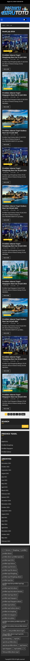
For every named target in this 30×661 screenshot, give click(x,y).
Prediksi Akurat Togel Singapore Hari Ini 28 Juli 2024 (14, 396)
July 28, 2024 (13, 361)
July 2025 (4, 477)
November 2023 (6, 531)
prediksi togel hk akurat (9, 570)
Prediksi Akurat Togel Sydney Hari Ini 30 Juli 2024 (14, 207)
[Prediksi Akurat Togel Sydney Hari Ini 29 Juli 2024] (15, 307)
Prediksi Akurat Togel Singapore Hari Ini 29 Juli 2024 (14, 282)
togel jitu (16, 638)
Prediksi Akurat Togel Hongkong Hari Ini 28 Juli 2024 (14, 358)
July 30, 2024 (13, 172)
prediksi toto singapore (9, 615)
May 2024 (4, 524)
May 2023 (4, 538)
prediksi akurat (7, 553)
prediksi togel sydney (8, 605)
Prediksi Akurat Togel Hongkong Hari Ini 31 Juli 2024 (14, 56)
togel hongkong (7, 638)
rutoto (4, 630)
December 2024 (6, 500)
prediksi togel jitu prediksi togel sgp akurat (13, 584)
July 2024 (4, 517)
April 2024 (5, 528)
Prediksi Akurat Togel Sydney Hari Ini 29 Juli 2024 (14, 320)
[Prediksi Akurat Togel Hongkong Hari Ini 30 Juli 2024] (15, 156)
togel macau (23, 645)
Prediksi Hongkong (8, 51)
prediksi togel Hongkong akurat (11, 577)
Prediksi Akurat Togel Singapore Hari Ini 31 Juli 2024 (14, 94)
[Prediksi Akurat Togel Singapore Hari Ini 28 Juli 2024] (15, 383)
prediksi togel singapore (9, 598)
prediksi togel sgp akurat (9, 595)
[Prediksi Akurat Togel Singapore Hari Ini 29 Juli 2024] (15, 270)
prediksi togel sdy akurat (9, 588)
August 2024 (5, 514)
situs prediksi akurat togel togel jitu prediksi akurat (13, 634)
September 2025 (6, 470)
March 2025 (5, 490)
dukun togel (6, 59)
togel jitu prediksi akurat (9, 645)
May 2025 (4, 483)
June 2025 (4, 480)
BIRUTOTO (5, 441)
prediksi (23, 550)
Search (5, 421)
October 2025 (5, 467)
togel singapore (7, 648)
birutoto (8, 550)
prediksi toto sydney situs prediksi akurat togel (14, 626)
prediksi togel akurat (8, 563)
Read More (6, 69)
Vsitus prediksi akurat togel (10, 652)
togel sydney (17, 648)
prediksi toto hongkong (9, 611)
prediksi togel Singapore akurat (11, 601)
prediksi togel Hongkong (9, 573)
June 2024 (4, 521)
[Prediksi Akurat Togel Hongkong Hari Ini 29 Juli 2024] (15, 232)
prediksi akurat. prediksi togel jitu (12, 557)
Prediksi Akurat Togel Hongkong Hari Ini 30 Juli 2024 (14, 169)
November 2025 (6, 463)
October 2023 (5, 534)
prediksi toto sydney (8, 618)
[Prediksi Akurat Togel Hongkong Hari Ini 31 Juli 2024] (15, 43)
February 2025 (6, 494)
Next (23, 414)
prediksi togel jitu (7, 580)
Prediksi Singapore (8, 88)
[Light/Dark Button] (25, 19)
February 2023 (6, 541)
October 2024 (5, 507)
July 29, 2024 (13, 248)
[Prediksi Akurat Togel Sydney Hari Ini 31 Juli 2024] (15, 119)
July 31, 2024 (13, 59)
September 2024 (6, 511)
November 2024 (6, 504)
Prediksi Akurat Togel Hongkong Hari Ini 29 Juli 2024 (14, 245)
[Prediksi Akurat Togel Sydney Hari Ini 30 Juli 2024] (15, 194)
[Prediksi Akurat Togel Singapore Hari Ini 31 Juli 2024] (15, 81)
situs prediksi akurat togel (16, 630)
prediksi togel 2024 (8, 560)
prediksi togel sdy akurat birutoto (12, 591)
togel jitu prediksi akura (9, 642)
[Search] (28, 19)
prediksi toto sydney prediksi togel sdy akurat (13, 622)
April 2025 (5, 487)
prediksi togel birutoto (9, 567)
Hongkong (16, 550)
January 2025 (5, 497)
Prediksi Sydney (7, 126)
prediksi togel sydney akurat (10, 608)
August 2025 (5, 473)
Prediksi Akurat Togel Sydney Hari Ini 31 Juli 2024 (14, 132)
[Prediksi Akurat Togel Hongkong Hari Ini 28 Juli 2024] (15, 345)
